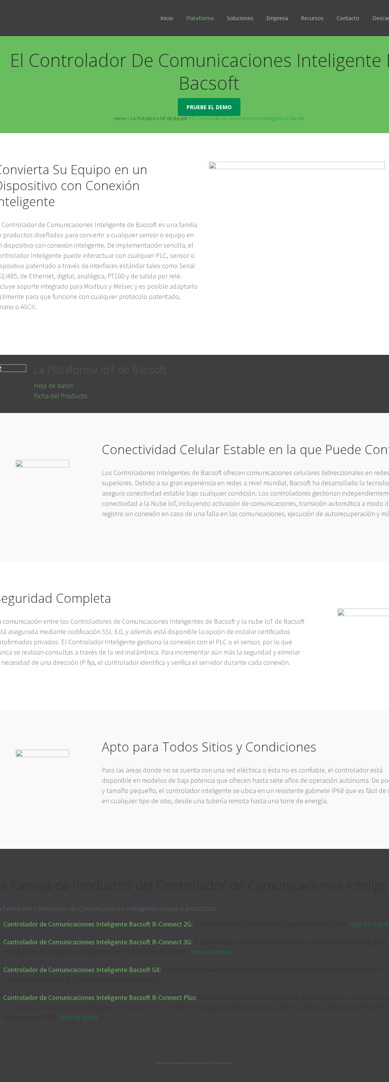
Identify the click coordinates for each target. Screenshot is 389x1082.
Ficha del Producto (60, 395)
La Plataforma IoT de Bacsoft (159, 118)
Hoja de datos (53, 385)
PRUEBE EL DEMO (209, 107)
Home (120, 118)
